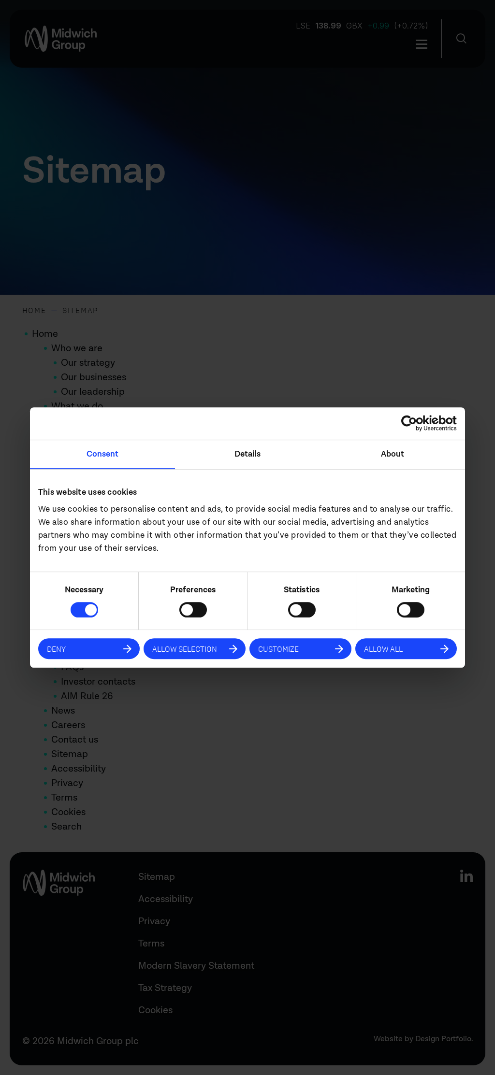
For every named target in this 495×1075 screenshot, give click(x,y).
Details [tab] (247, 454)
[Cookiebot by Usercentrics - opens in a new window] (414, 424)
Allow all (383, 648)
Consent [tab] (103, 454)
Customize (278, 648)
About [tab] (393, 454)
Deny (56, 648)
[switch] (193, 609)
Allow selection (184, 648)
